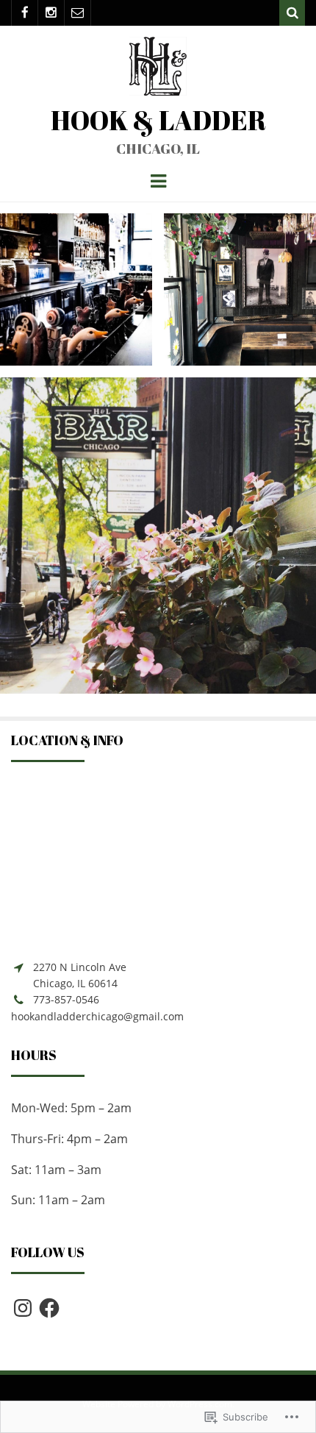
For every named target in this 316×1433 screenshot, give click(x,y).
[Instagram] (51, 13)
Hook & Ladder (158, 120)
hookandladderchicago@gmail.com (97, 1016)
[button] (76, 289)
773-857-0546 (66, 999)
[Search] (292, 13)
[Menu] (158, 180)
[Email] (77, 13)
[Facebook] (24, 13)
